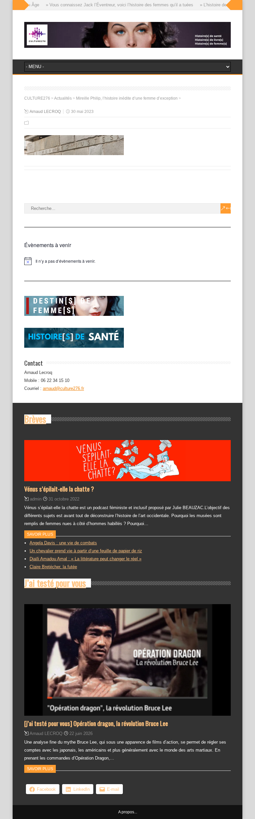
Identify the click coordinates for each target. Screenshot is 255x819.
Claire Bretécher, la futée (53, 566)
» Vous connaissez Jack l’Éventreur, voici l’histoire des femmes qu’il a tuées (112, 4)
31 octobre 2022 (63, 499)
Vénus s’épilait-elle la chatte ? (59, 488)
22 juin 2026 (81, 733)
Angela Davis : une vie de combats (63, 542)
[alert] (127, 261)
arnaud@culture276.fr (63, 388)
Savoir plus (40, 534)
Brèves (35, 418)
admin (36, 499)
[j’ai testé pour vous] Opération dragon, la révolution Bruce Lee (96, 723)
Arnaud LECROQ (45, 111)
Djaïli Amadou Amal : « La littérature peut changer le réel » (85, 558)
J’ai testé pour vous (55, 583)
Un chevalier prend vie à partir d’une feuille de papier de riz (86, 550)
